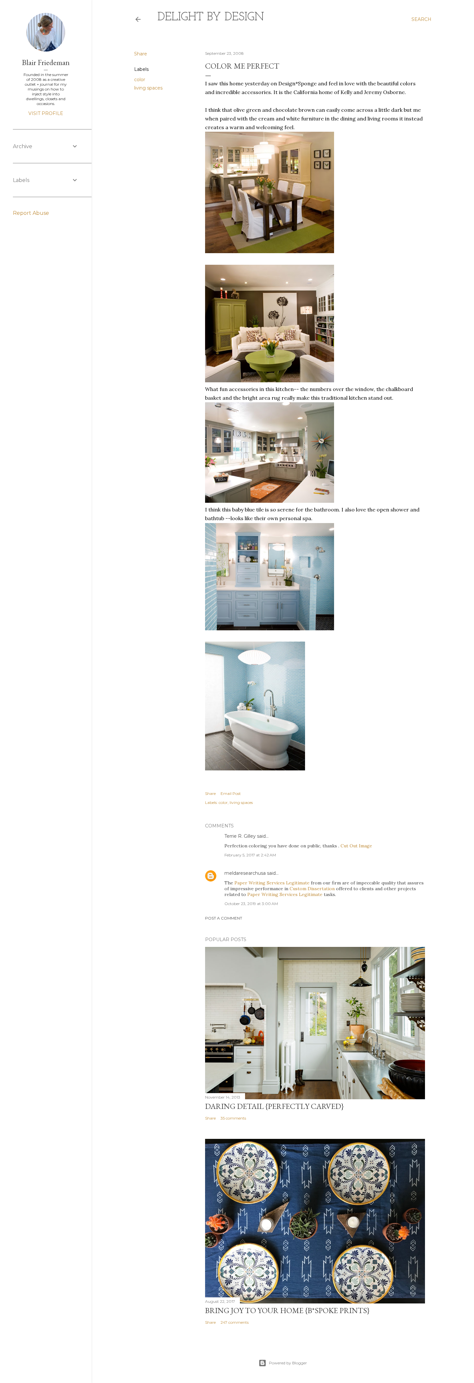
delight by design (210, 17)
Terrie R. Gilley (240, 836)
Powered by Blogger (288, 1362)
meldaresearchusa (245, 873)
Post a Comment (223, 918)
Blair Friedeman (46, 62)
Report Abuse (31, 213)
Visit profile (45, 113)
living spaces (148, 88)
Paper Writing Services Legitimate (272, 883)
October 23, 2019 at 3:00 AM (251, 903)
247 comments (235, 1322)
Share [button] (140, 54)
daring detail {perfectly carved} (274, 1106)
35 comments (233, 1118)
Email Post (231, 793)
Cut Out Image (356, 846)
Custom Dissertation (312, 889)
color (139, 79)
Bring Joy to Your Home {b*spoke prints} (287, 1310)
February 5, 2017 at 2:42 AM (250, 855)
